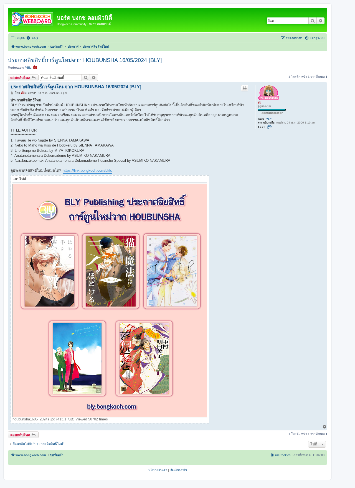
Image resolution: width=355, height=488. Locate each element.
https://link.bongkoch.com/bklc (87, 170)
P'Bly (28, 67)
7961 (269, 119)
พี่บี (35, 67)
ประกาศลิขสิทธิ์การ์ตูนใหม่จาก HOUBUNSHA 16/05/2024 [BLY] (85, 60)
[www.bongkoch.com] (33, 18)
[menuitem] (32, 38)
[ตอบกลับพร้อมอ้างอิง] (244, 88)
